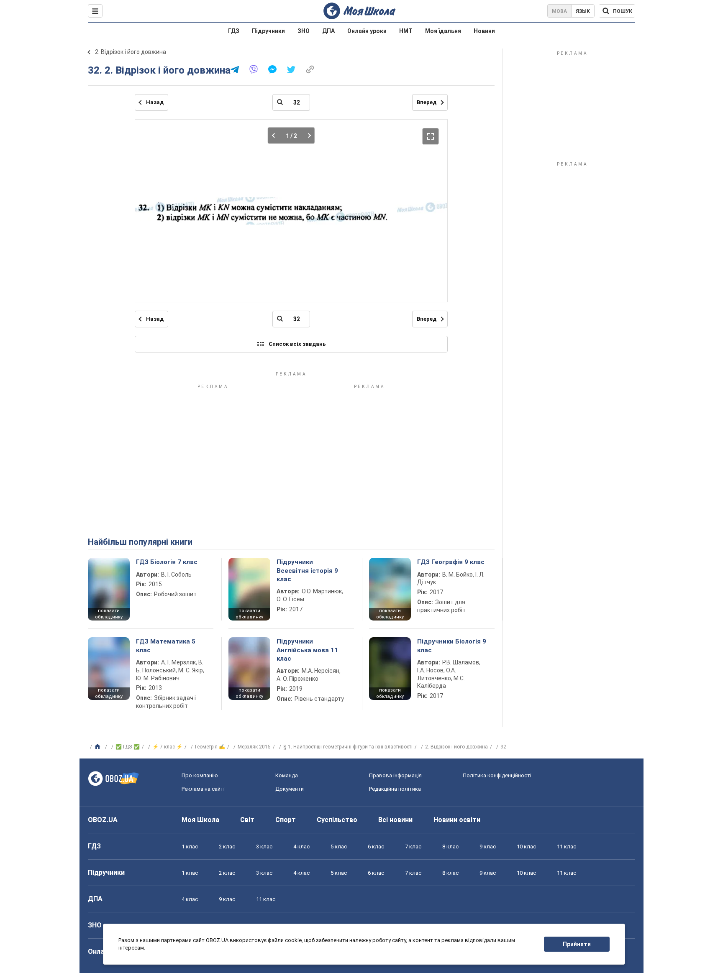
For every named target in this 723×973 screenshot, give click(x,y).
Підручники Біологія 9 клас (451, 646)
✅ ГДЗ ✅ (127, 747)
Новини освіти (456, 820)
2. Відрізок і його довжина (130, 52)
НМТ (406, 31)
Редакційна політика (395, 789)
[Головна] (98, 746)
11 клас (566, 846)
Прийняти (577, 944)
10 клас (526, 846)
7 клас (413, 846)
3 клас (264, 846)
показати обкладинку (109, 614)
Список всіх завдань (297, 344)
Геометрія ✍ (210, 747)
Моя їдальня (443, 31)
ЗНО (303, 31)
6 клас (376, 846)
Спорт (285, 820)
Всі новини (395, 820)
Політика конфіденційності (497, 775)
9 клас (487, 846)
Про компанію (200, 775)
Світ (247, 820)
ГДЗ (233, 31)
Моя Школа (200, 820)
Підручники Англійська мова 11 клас (307, 650)
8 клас (450, 846)
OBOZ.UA (103, 820)
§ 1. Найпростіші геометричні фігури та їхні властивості (348, 747)
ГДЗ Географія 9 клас (451, 562)
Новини (484, 31)
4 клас (301, 846)
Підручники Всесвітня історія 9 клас (307, 570)
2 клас (227, 846)
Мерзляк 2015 (254, 747)
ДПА (328, 31)
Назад (155, 102)
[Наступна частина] (307, 135)
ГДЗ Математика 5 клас (165, 646)
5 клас (339, 846)
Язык (583, 11)
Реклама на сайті (203, 789)
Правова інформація (395, 775)
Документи (289, 789)
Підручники (268, 31)
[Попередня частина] (276, 135)
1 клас (190, 846)
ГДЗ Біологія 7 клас (166, 562)
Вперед (426, 102)
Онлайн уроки (367, 31)
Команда (286, 775)
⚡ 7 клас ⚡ (167, 747)
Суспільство (337, 820)
